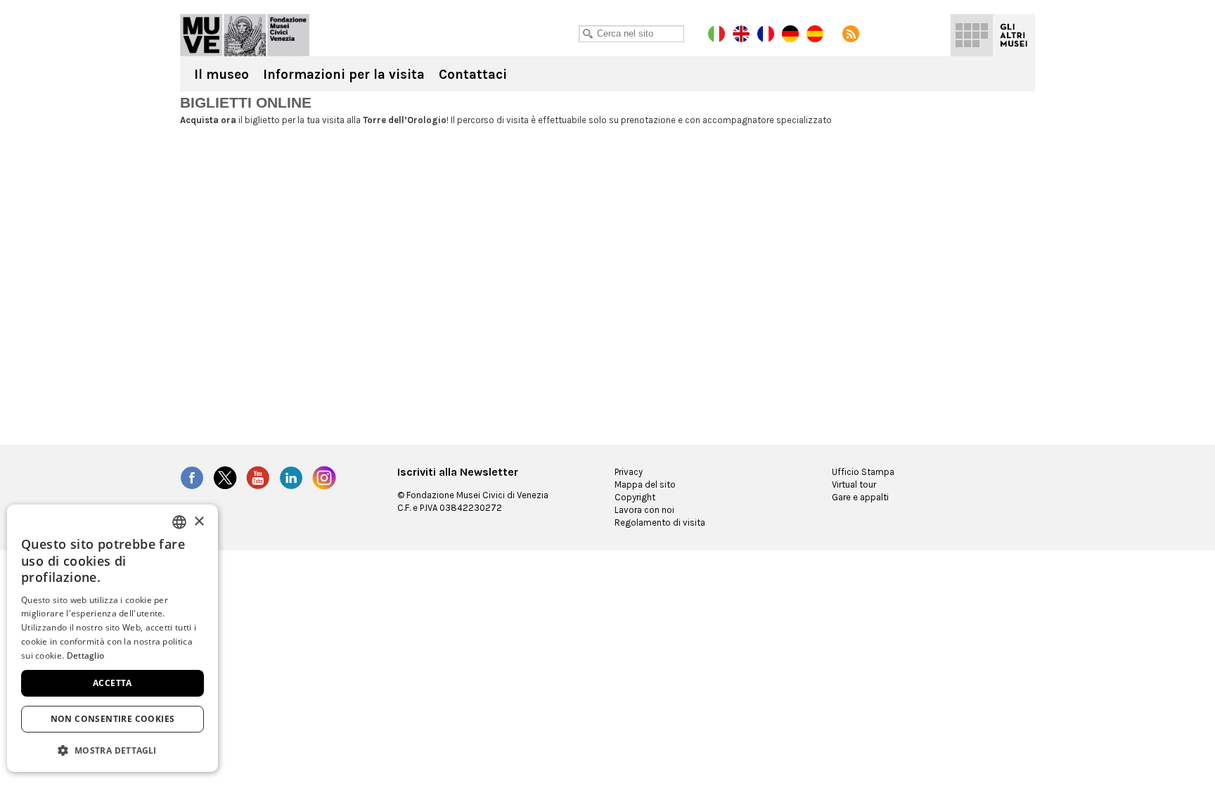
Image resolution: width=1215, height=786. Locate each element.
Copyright (635, 497)
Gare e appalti (860, 497)
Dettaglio (86, 655)
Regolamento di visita (660, 522)
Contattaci (473, 74)
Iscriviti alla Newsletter (457, 472)
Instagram (324, 478)
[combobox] (179, 522)
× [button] (198, 521)
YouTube (258, 478)
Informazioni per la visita (344, 74)
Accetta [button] (112, 683)
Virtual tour (854, 484)
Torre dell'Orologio (244, 35)
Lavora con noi (644, 510)
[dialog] (112, 638)
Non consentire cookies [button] (113, 719)
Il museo (221, 74)
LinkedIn (291, 478)
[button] (112, 750)
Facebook (192, 478)
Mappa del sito (645, 484)
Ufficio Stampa (863, 472)
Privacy (629, 472)
